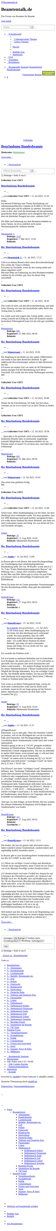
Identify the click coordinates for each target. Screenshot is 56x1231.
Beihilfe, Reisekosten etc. (29, 1122)
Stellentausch (24, 1148)
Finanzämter (24, 1143)
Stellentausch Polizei (33, 1150)
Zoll (20, 1125)
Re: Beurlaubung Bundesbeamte (20, 247)
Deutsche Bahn (25, 1138)
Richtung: (26, 941)
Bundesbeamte (25, 1117)
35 (17, 535)
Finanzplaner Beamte (32, 74)
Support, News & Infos (28, 1191)
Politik (21, 1181)
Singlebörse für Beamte (29, 1168)
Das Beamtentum (15, 1223)
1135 (18, 236)
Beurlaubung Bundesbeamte (22, 146)
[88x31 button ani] (48, 74)
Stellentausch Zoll (32, 1158)
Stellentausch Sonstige (34, 1163)
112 (18, 599)
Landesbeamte (24, 1120)
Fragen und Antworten (28, 1186)
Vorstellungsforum (26, 1176)
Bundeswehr (24, 1132)
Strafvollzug (23, 1135)
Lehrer (21, 1145)
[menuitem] (25, 39)
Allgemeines (24, 1114)
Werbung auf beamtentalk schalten (22, 1206)
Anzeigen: (8, 938)
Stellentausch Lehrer (33, 1161)
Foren (9, 1109)
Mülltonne (23, 1194)
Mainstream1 (7, 328)
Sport (20, 1189)
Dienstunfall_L (8, 234)
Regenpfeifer (12, 628)
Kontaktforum (24, 1178)
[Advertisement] (28, 108)
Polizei (21, 1127)
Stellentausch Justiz (33, 1155)
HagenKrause (7, 597)
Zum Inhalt (6, 21)
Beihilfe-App (13, 1213)
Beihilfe (10, 1216)
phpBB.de (32, 1081)
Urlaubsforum (24, 1184)
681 (18, 331)
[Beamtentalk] (9, 2)
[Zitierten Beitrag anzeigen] (35, 628)
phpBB (16, 1076)
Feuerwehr (23, 1130)
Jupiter (4, 533)
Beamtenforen (19, 1112)
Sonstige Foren (19, 1173)
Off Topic (22, 1171)
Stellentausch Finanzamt (35, 1153)
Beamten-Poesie (25, 1166)
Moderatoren (19, 152)
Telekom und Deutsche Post (31, 1140)
